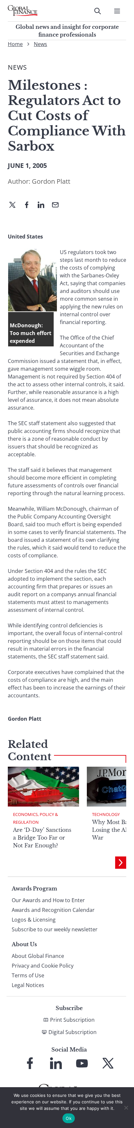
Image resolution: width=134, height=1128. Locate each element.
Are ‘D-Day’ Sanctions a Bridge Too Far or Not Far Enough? (42, 838)
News (40, 44)
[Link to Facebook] (30, 1063)
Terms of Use (28, 975)
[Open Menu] (117, 11)
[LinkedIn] (43, 205)
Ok (69, 1118)
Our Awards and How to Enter (48, 900)
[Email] (58, 205)
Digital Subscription (72, 1032)
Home (15, 44)
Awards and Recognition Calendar (53, 909)
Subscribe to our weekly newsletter (55, 929)
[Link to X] (108, 1063)
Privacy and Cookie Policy (43, 965)
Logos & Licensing (34, 919)
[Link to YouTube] (82, 1063)
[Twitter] (15, 205)
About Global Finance (38, 955)
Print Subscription (72, 1019)
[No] (126, 1107)
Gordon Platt (51, 181)
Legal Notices (28, 985)
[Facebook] (29, 205)
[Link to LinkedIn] (56, 1063)
